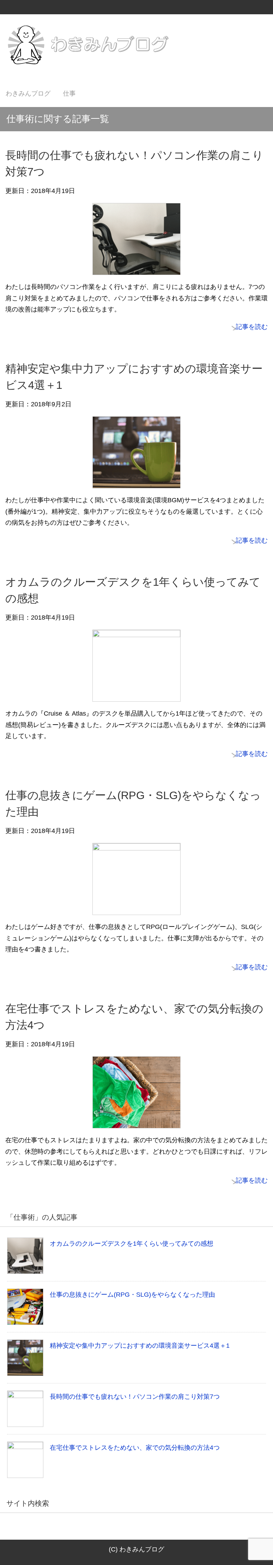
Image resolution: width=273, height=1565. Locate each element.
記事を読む (252, 326)
